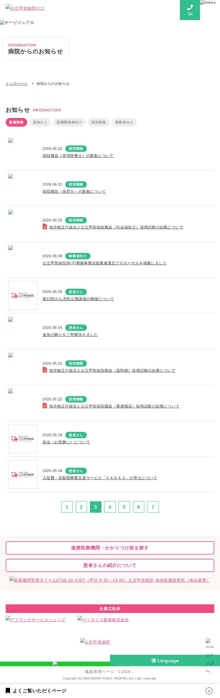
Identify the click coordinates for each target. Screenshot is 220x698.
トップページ (17, 84)
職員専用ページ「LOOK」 (110, 671)
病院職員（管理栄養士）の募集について (78, 156)
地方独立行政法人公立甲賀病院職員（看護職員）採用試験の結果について (114, 406)
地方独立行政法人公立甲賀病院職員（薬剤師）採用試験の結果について (112, 370)
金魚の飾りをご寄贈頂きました (70, 335)
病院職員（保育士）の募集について (74, 191)
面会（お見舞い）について (66, 442)
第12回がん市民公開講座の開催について (78, 299)
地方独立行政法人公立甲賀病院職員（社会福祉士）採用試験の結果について (116, 227)
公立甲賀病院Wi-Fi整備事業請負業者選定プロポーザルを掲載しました (105, 263)
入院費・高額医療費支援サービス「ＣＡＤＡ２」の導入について (100, 478)
